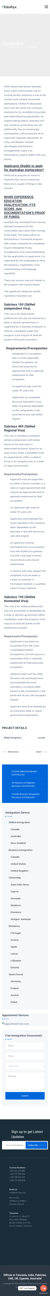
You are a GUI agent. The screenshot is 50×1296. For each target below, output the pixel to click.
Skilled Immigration (12, 738)
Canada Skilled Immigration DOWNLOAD (24, 773)
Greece (15, 939)
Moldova (16, 905)
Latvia (14, 953)
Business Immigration (21, 850)
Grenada (15, 898)
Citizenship (15, 877)
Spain (14, 946)
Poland (15, 988)
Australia (16, 836)
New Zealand (18, 843)
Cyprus (15, 891)
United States (18, 863)
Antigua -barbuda (21, 919)
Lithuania (16, 960)
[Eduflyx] (9, 7)
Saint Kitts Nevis (20, 884)
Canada (15, 829)
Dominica (16, 912)
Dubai (14, 1001)
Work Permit (16, 974)
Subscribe (33, 1145)
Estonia (15, 967)
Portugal (16, 932)
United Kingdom (19, 870)
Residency (14, 926)
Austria (15, 995)
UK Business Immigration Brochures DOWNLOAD (23, 784)
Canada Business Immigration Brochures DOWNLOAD (26, 796)
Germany (16, 981)
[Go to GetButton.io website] (43, 1293)
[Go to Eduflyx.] (2, 47)
